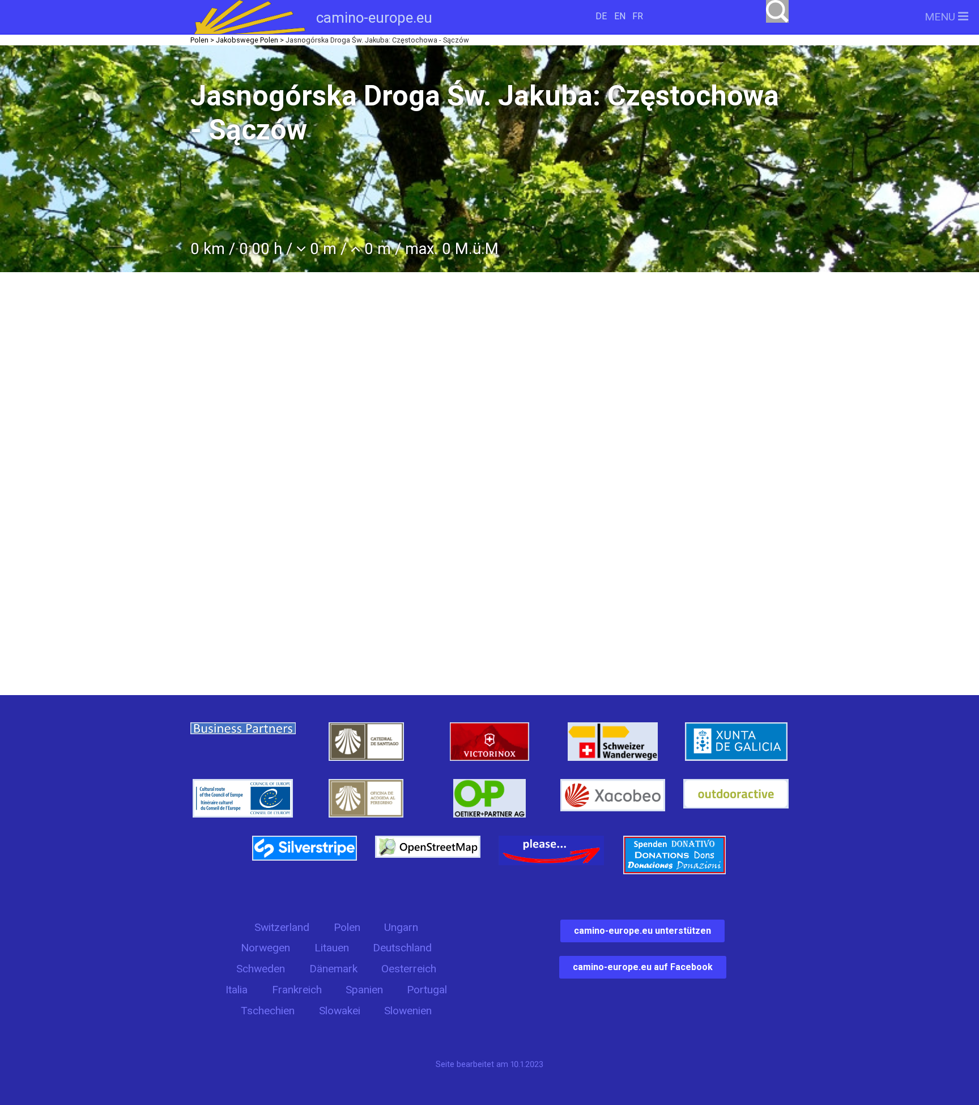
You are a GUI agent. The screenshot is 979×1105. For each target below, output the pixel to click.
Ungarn (401, 927)
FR (637, 16)
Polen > (202, 40)
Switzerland (281, 927)
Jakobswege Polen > (250, 40)
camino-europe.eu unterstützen (642, 930)
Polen (347, 927)
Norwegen (265, 947)
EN (619, 16)
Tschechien (268, 1010)
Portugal (427, 989)
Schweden (260, 968)
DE (601, 16)
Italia (236, 989)
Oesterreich (408, 968)
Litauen (331, 947)
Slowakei (339, 1010)
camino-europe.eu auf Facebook (643, 967)
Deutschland (402, 947)
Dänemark (333, 968)
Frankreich (297, 989)
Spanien (364, 989)
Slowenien (408, 1010)
